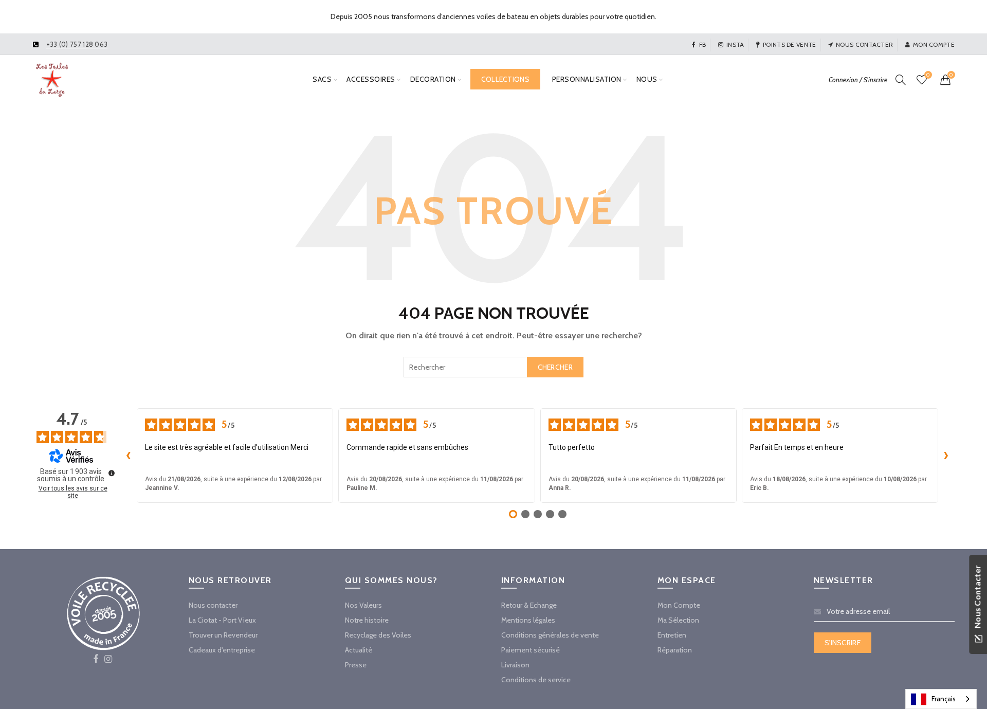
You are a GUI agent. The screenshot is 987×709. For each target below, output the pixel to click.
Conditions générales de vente (550, 635)
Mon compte (934, 44)
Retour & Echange (529, 605)
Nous (646, 79)
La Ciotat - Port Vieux (222, 620)
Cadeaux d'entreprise (222, 650)
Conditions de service (536, 679)
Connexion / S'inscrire (858, 80)
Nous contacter (864, 44)
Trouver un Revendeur (223, 635)
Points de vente (789, 44)
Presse (356, 664)
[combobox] (493, 367)
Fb (702, 44)
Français (943, 699)
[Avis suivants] (946, 455)
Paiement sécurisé (530, 650)
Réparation (674, 650)
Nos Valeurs (363, 605)
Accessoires (370, 79)
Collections (505, 79)
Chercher (555, 367)
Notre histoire (367, 620)
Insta (735, 44)
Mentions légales (528, 620)
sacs (322, 79)
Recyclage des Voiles (378, 635)
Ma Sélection (678, 620)
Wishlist (927, 75)
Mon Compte (678, 605)
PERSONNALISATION (587, 79)
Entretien (671, 635)
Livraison (515, 664)
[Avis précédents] (128, 455)
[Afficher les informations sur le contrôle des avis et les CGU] (111, 473)
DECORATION (433, 79)
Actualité (358, 650)
